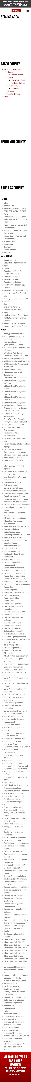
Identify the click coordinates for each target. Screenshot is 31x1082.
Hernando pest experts (13, 741)
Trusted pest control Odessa (15, 408)
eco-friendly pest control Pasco (16, 865)
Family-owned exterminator (15, 838)
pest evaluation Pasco (13, 551)
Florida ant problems (12, 799)
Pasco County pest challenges (16, 579)
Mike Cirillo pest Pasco (13, 645)
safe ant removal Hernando (15, 491)
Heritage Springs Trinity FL (14, 763)
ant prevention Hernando (14, 1028)
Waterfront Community (13, 370)
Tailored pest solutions (13, 449)
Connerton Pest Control (13, 310)
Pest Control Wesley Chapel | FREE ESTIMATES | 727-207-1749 (15, 211)
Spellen (7, 268)
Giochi (6, 301)
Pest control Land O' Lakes (14, 554)
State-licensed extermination (15, 458)
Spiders (7, 469)
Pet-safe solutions (11, 529)
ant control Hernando (12, 1033)
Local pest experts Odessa (14, 670)
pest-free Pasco (10, 543)
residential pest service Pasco (16, 499)
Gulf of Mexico (10, 782)
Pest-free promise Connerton (15, 540)
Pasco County (10, 64)
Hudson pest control (12, 725)
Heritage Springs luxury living (15, 769)
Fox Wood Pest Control (13, 793)
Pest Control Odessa (12, 279)
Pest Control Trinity (11, 274)
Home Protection (11, 736)
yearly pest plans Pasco (13, 345)
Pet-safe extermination (13, 537)
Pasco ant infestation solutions (16, 593)
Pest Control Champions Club (16, 290)
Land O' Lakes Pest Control (15, 293)
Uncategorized (10, 260)
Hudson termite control (13, 716)
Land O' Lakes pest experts (15, 694)
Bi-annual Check (10, 983)
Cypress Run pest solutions (15, 876)
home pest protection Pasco (15, 738)
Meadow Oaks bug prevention (16, 656)
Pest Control (9, 557)
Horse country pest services (15, 733)
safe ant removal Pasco (13, 488)
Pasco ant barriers (11, 595)
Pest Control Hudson (12, 282)
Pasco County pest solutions (15, 570)
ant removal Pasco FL (13, 1019)
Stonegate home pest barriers (16, 455)
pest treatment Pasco (12, 546)
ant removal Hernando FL (14, 1022)
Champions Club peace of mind (16, 950)
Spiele (6, 266)
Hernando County (13, 142)
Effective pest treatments (14, 851)
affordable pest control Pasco (16, 1044)
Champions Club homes (13, 956)
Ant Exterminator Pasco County (16, 315)
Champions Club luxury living (15, 953)
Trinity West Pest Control (14, 419)
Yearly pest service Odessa (14, 334)
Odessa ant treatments (13, 628)
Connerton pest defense (13, 895)
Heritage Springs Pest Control (16, 299)
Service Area (9, 206)
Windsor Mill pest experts (14, 358)
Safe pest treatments (12, 482)
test (5, 441)
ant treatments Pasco (12, 1014)
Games (7, 304)
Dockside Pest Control (13, 868)
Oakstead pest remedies (13, 631)
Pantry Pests (9, 601)
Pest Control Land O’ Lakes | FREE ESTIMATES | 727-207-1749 (15, 219)
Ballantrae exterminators (14, 1000)
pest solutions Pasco (12, 548)
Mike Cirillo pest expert (13, 648)
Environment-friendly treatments (17, 843)
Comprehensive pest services (16, 920)
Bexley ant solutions (12, 986)
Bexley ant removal (11, 989)
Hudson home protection (14, 727)
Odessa (10, 91)
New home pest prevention (15, 637)
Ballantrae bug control (13, 1003)
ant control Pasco (11, 1030)
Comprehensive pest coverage (16, 923)
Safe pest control (11, 485)
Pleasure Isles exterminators (15, 518)
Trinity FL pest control (12, 427)
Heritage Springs (18, 83)
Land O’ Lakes (13, 86)
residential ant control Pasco (15, 502)
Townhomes (9, 430)
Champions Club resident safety (16, 945)
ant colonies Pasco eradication (16, 1036)
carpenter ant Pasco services (15, 967)
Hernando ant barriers (12, 760)
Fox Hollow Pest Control (14, 796)
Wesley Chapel (13, 94)
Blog (6, 97)
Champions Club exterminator (16, 959)
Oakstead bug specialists (14, 634)
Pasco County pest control (14, 576)
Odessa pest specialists (13, 604)
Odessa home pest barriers (15, 612)
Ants (6, 312)
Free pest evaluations (12, 788)
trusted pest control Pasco (14, 405)
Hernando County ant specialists (17, 747)
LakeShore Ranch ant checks (15, 711)
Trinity (10, 77)
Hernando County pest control (16, 744)
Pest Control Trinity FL (13, 271)
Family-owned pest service (14, 824)
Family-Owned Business (13, 840)
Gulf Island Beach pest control (16, 785)
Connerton (15, 88)
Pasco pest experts (12, 559)
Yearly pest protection (12, 342)
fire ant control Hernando (14, 810)
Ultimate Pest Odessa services (16, 378)
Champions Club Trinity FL (14, 942)
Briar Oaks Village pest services (16, 975)
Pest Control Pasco (12, 69)
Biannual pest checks (12, 978)
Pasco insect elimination (14, 568)
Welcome (8, 252)
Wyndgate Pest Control (13, 353)
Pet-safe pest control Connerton (17, 535)
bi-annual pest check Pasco (15, 981)
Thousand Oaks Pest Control (15, 438)
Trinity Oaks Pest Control (14, 425)
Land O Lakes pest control (14, 703)
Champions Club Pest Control (16, 948)
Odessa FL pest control (13, 615)
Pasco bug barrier (11, 590)
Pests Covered (10, 250)
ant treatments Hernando (14, 1017)
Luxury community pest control (16, 664)
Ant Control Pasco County (14, 323)
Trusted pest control (12, 411)
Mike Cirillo (8, 653)
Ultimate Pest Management (15, 263)
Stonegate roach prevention (15, 452)
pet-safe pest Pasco (12, 532)
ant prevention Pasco (12, 1025)
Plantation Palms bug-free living (16, 526)
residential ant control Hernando (17, 504)
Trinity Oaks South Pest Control (16, 422)
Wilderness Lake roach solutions (17, 361)
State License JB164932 (14, 466)
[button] (28, 10)
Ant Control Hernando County (16, 326)
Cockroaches (9, 931)
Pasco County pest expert (14, 573)
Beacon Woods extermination (16, 997)
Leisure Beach (17, 75)
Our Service (8, 244)
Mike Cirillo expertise (12, 650)
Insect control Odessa (13, 714)
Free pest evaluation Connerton (16, 791)
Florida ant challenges (13, 802)
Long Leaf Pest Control (13, 667)
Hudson (10, 72)
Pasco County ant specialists (15, 582)
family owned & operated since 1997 (15, 2)
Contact (7, 247)
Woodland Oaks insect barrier (16, 356)
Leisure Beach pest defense (15, 672)
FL (5, 805)
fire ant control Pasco (12, 807)
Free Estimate (9, 241)
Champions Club (18, 80)
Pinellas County (12, 188)
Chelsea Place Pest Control (15, 939)
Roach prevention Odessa (14, 496)
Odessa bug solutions (12, 626)
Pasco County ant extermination (17, 584)
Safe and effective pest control (16, 493)
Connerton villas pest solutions (16, 887)
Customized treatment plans (15, 879)
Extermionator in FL (12, 307)
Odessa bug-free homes (13, 623)
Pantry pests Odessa (12, 598)
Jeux (6, 296)
